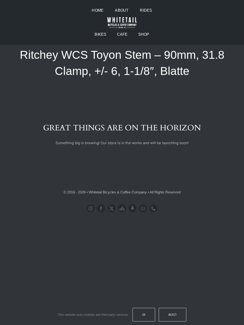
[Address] (132, 208)
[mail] (143, 208)
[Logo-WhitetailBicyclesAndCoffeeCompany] (122, 18)
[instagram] (90, 208)
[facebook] (101, 208)
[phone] (153, 208)
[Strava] (122, 208)
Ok (143, 314)
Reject (172, 314)
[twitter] (111, 208)
